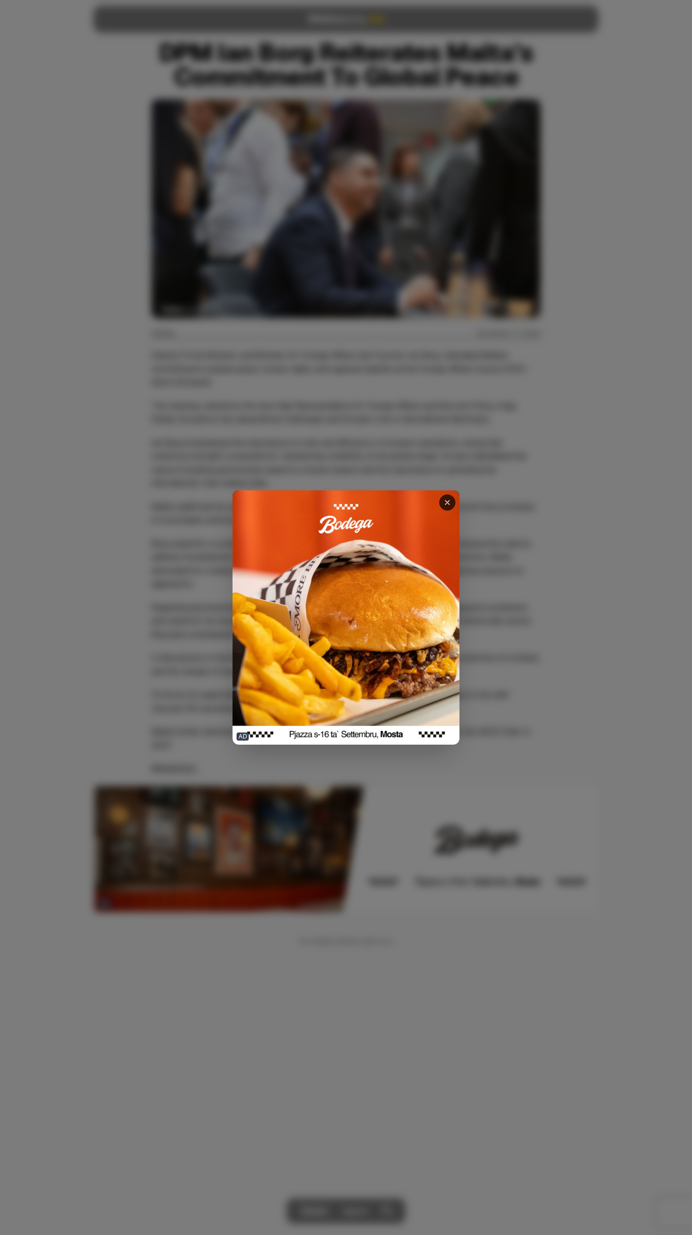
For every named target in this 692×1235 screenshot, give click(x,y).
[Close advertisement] (447, 502)
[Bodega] (346, 617)
